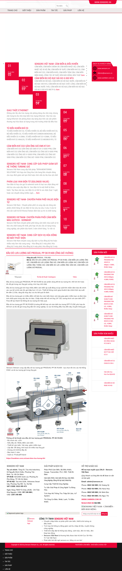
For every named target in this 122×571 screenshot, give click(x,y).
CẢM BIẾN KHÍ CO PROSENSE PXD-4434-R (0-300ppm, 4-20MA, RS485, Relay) (109, 262)
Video (75, 277)
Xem (83, 75)
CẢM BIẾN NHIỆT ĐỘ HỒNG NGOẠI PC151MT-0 (109, 341)
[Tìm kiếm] (66, 6)
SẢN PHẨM (40, 10)
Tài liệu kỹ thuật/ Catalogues (46, 277)
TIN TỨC (54, 10)
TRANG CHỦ (12, 10)
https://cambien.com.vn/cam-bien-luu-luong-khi (25, 458)
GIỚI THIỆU (26, 10)
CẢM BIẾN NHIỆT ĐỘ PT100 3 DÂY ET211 (109, 352)
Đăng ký (104, 514)
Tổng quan (18, 277)
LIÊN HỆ (81, 10)
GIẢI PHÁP (67, 10)
